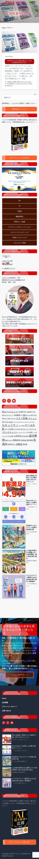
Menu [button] (33, 3)
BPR (25, 412)
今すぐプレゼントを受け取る (19, 158)
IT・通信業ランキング (8, 268)
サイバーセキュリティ (19, 422)
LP (8, 83)
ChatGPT (29, 412)
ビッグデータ (31, 429)
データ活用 (9, 429)
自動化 (19, 444)
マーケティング (21, 432)
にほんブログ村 (7, 261)
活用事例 (23, 440)
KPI (27, 415)
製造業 (25, 444)
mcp (29, 415)
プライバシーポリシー (9, 706)
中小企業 (10, 436)
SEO (6, 418)
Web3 (14, 418)
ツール (18, 83)
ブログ (29, 81)
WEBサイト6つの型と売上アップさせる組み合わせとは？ (19, 61)
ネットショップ (24, 83)
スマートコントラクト (29, 422)
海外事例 (30, 440)
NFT (32, 415)
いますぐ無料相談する (19, 675)
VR (11, 418)
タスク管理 (22, 425)
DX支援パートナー (26, 324)
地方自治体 (24, 436)
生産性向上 (12, 444)
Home (4, 698)
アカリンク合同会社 (9, 277)
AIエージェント (10, 411)
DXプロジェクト (9, 415)
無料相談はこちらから (19, 109)
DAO (3, 415)
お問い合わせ (6, 710)
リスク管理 (28, 432)
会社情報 (5, 702)
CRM (34, 412)
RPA (3, 418)
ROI (35, 415)
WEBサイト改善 (11, 81)
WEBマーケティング (21, 81)
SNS (9, 418)
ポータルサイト (9, 85)
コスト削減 (21, 418)
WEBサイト (12, 83)
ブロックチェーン (9, 432)
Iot (24, 415)
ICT (22, 415)
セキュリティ (10, 425)
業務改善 (16, 440)
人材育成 (17, 436)
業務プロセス (8, 440)
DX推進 (17, 415)
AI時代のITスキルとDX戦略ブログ (13, 280)
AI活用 (21, 412)
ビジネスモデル (20, 429)
